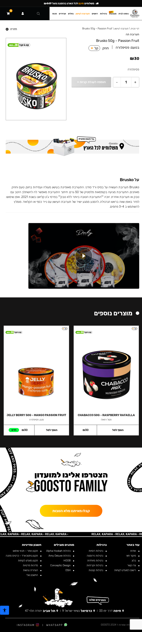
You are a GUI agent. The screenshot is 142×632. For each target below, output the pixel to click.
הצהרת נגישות (31, 570)
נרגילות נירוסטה (95, 555)
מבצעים (112, 13)
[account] (22, 13)
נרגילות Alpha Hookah (58, 550)
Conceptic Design (60, 565)
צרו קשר (132, 565)
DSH (68, 570)
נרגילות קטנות (96, 570)
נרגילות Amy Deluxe (59, 555)
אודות (133, 550)
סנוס (54, 13)
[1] (8, 13)
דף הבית (135, 28)
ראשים (95, 13)
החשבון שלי (32, 575)
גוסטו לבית (123, 13)
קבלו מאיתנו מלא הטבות (71, 511)
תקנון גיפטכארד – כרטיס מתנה (22, 555)
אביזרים (62, 13)
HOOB (67, 560)
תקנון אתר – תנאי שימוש (26, 550)
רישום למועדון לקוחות (125, 570)
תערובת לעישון (121, 28)
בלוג (134, 560)
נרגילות (103, 13)
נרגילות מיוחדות (95, 560)
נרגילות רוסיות (96, 550)
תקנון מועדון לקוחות (28, 560)
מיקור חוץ (131, 555)
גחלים (71, 13)
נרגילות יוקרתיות (95, 565)
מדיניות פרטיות (31, 565)
